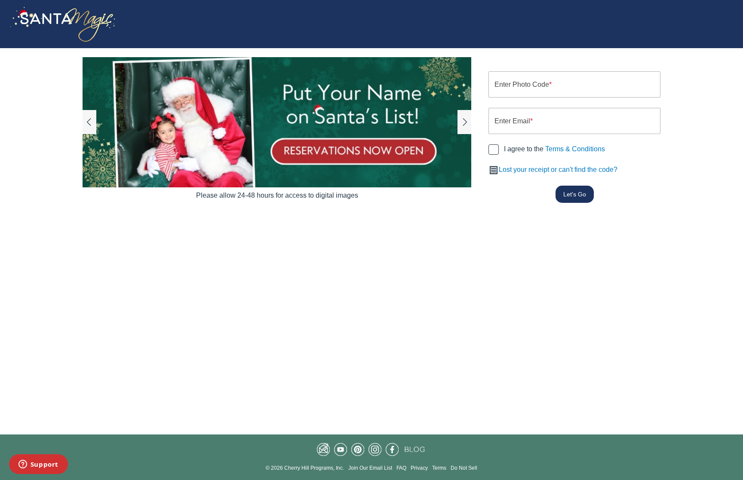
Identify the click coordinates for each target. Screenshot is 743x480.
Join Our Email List (370, 468)
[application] (277, 122)
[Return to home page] (64, 24)
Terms (439, 468)
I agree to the (554, 149)
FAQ (401, 468)
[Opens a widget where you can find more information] (38, 465)
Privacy (419, 468)
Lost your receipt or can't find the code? (558, 169)
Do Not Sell (464, 468)
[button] (89, 122)
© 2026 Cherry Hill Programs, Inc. (305, 468)
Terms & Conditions (575, 149)
